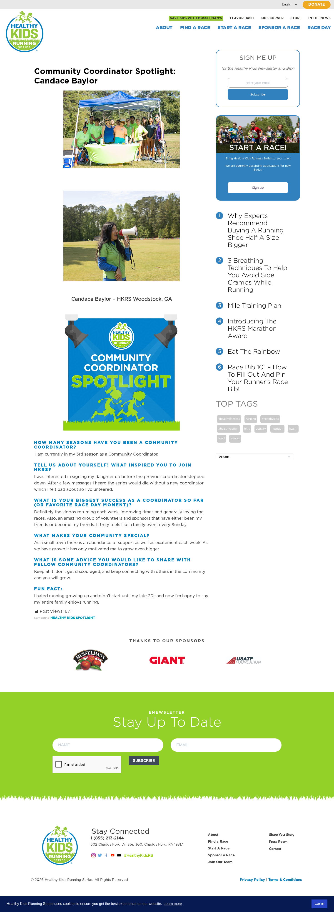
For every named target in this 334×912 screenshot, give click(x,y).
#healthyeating (228, 428)
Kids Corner (272, 18)
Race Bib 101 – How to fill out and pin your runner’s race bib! (258, 378)
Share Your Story (281, 834)
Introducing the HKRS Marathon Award (252, 328)
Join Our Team (220, 862)
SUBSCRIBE (144, 760)
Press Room (278, 842)
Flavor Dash (242, 18)
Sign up (258, 187)
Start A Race (234, 27)
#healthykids (270, 419)
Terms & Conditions (285, 880)
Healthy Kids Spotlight (72, 618)
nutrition (277, 428)
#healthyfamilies (229, 419)
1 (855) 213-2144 (107, 838)
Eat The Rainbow (254, 351)
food (221, 438)
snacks (235, 438)
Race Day (319, 27)
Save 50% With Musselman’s (196, 18)
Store (296, 18)
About (164, 27)
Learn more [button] (173, 904)
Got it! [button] (319, 904)
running (251, 419)
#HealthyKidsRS (138, 855)
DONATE (316, 4)
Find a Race (195, 27)
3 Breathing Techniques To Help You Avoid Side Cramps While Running (257, 275)
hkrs (247, 428)
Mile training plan (254, 305)
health (293, 428)
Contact (275, 849)
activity (261, 428)
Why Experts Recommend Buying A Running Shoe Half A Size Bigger (256, 230)
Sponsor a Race (279, 27)
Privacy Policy (252, 880)
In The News (319, 18)
